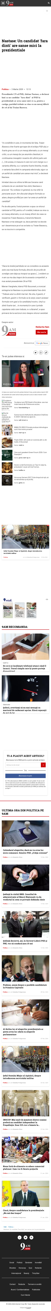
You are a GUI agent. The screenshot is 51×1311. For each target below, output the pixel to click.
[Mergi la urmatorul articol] (47, 11)
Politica (5, 89)
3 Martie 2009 (17, 89)
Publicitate (36, 1290)
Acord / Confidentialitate (20, 1290)
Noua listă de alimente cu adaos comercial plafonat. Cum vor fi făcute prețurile (23, 1167)
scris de (31, 557)
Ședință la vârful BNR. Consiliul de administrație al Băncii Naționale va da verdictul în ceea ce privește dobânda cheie (24, 897)
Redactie (21, 1284)
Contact (13, 1284)
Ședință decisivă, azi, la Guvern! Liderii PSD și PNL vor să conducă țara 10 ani (25, 942)
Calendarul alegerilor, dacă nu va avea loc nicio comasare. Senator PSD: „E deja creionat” (25, 851)
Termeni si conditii (34, 1284)
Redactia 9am (42, 327)
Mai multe (41, 332)
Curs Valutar (25, 1295)
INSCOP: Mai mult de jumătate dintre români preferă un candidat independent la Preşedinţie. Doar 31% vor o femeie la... (24, 1122)
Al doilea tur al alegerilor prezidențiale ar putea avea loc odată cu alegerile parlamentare (23, 1032)
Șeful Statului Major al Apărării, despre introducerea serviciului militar (22, 1076)
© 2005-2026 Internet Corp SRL (16, 1304)
